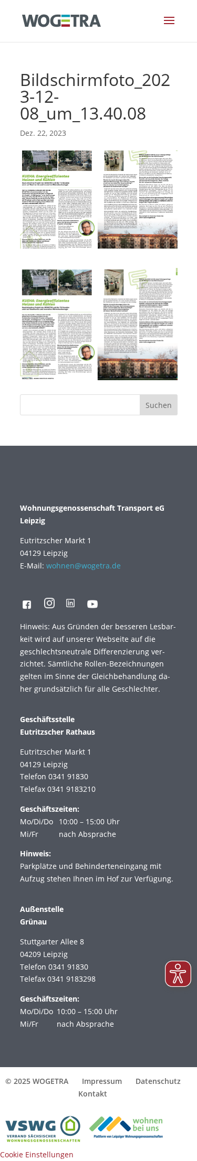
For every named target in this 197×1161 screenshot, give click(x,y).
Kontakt (92, 1094)
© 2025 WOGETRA (36, 1081)
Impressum (102, 1081)
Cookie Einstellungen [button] (37, 1154)
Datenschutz (158, 1081)
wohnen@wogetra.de (83, 566)
